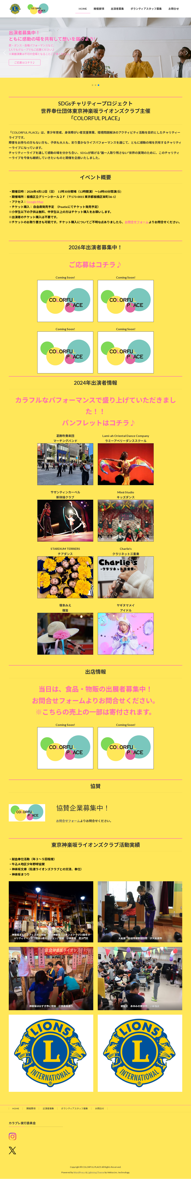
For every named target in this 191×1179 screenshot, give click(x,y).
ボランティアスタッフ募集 (74, 1108)
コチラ (106, 264)
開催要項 (30, 1108)
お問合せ (99, 1108)
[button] (92, 85)
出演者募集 (48, 1108)
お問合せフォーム (137, 222)
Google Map (34, 201)
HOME (15, 1108)
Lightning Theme (95, 1172)
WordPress (79, 1172)
